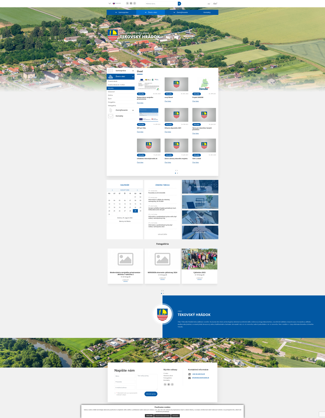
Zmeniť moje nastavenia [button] (162, 415)
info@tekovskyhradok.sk (200, 378)
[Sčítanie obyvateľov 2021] (176, 115)
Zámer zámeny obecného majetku (176, 159)
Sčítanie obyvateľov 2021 (173, 128)
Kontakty (207, 12)
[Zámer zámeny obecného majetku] (176, 145)
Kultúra (110, 95)
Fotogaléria (111, 102)
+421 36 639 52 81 (198, 374)
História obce (168, 375)
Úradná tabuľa (112, 81)
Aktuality (110, 88)
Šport (110, 99)
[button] (121, 12)
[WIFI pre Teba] (149, 115)
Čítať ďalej (140, 103)
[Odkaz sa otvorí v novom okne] (127, 3)
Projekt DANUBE (197, 97)
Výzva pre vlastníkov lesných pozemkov (202, 129)
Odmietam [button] (175, 415)
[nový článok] (176, 84)
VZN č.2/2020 (196, 159)
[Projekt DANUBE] (204, 84)
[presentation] (175, 170)
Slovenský (118, 3)
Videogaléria (112, 106)
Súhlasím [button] (149, 415)
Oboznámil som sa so (126, 394)
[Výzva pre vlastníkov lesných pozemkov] (204, 115)
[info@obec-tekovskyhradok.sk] (149, 145)
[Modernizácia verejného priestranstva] (149, 84)
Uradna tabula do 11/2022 (116, 85)
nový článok (169, 97)
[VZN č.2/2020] (204, 145)
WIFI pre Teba (141, 128)
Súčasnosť (111, 92)
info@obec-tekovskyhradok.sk (147, 159)
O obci (166, 373)
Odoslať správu (151, 394)
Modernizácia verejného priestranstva (145, 98)
